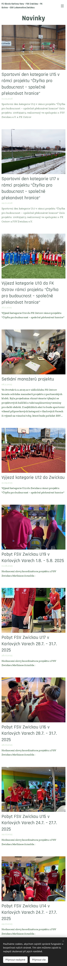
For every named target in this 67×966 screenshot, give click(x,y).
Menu (62, 6)
